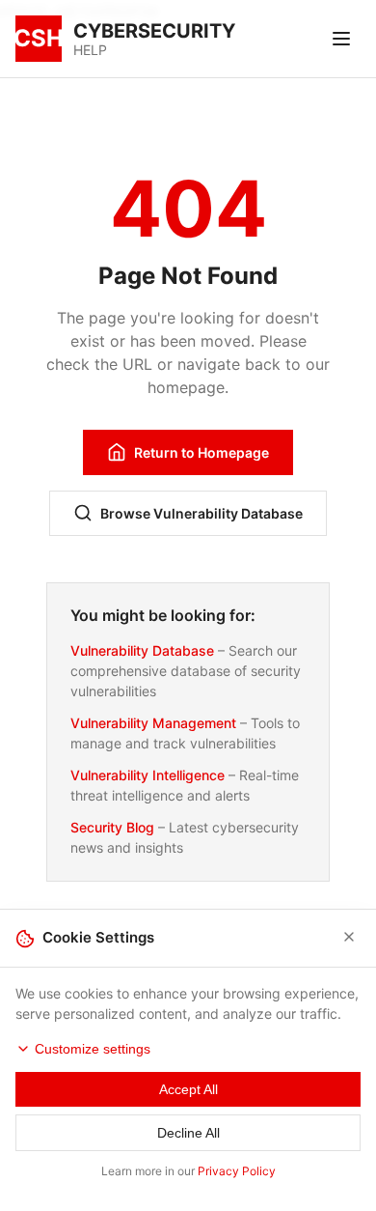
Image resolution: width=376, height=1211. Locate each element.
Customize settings (92, 1048)
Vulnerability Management (153, 723)
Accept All (188, 1089)
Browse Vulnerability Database (201, 513)
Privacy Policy (237, 1171)
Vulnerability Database (142, 650)
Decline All (188, 1133)
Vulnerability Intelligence (147, 775)
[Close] (349, 938)
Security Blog (112, 827)
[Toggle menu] (341, 38)
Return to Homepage (201, 452)
